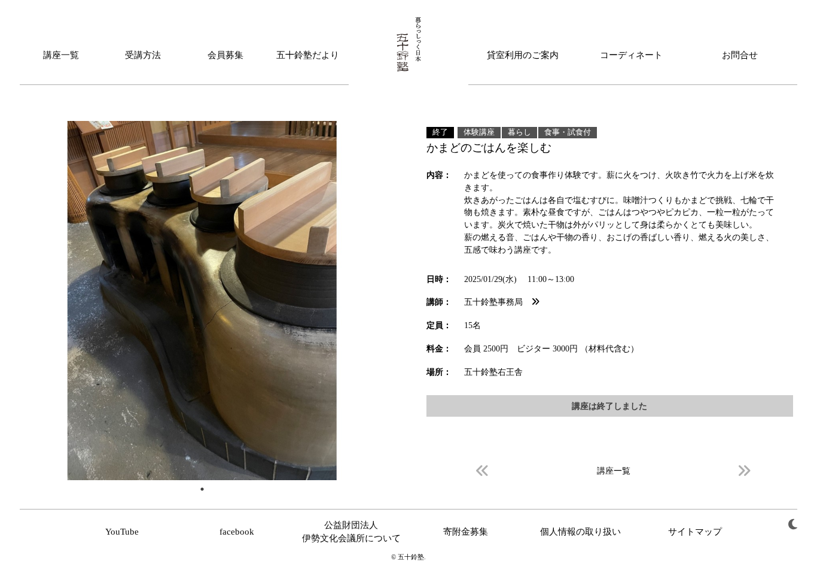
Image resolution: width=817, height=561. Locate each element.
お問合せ (740, 55)
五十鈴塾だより (307, 55)
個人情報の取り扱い (580, 531)
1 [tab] (202, 489)
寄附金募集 (465, 531)
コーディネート (631, 55)
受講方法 (143, 55)
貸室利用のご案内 (523, 55)
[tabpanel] (202, 300)
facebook (237, 531)
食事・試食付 (567, 132)
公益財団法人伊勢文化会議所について (351, 531)
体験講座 (479, 132)
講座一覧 (61, 55)
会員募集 (225, 55)
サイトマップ (695, 531)
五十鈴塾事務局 (497, 302)
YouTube (122, 531)
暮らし (519, 132)
